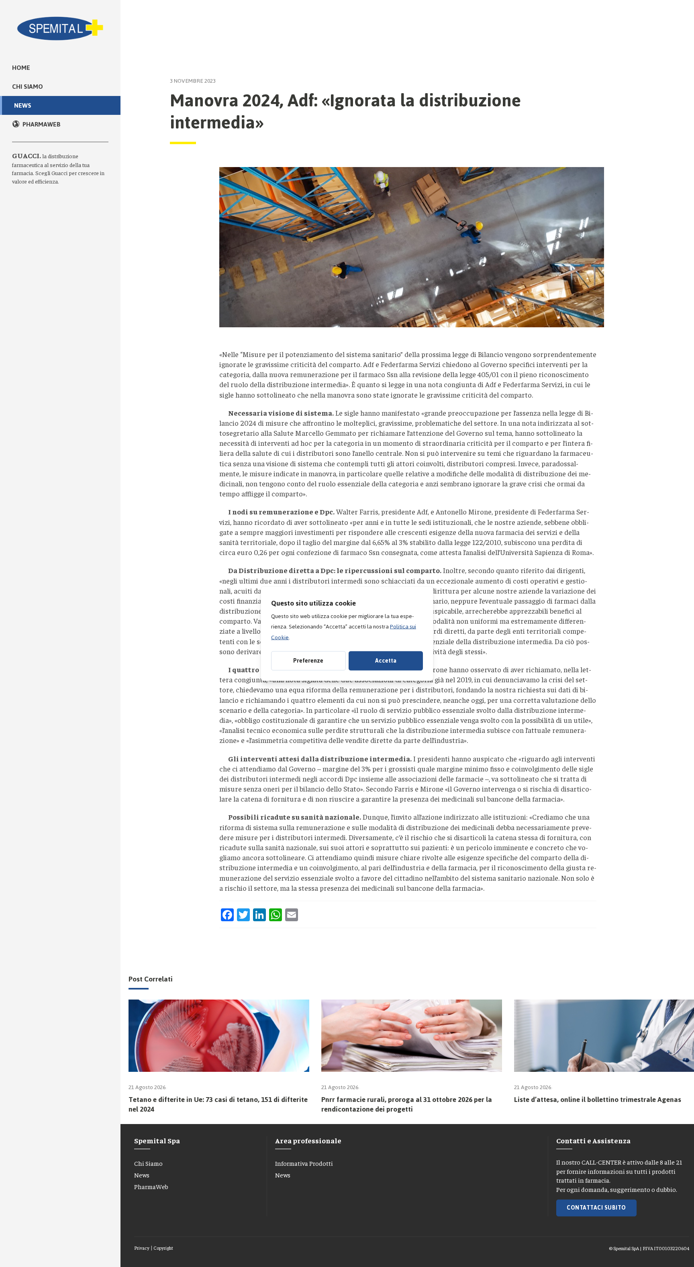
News (141, 1175)
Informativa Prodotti (304, 1163)
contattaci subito (596, 1208)
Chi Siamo (148, 1163)
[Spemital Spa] (60, 24)
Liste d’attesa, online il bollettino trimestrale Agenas (597, 1099)
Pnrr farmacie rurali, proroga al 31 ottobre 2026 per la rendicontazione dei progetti (406, 1104)
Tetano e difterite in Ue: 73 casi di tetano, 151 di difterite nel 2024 (218, 1104)
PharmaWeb (151, 1186)
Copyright (163, 1248)
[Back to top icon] (653, 1250)
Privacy (141, 1248)
